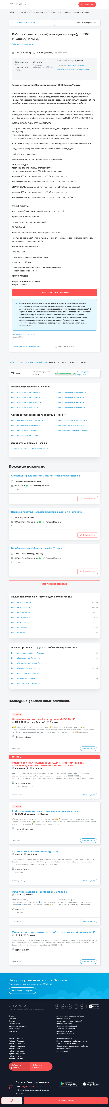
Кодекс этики (62, 1051)
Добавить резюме (16, 1066)
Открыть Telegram (24, 991)
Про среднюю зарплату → (83, 373)
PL (98, 1006)
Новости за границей (65, 1034)
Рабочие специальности (22, 44)
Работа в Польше (16, 1041)
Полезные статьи (64, 1031)
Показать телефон (76, 65)
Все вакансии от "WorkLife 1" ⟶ (26, 334)
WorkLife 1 (38, 62)
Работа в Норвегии (17, 1046)
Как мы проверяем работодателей (71, 1041)
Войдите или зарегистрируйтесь (28, 362)
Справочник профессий (66, 1026)
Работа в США (15, 1056)
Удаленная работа (17, 1054)
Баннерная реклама (17, 1026)
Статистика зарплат (65, 1029)
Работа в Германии (17, 1044)
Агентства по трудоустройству (70, 1016)
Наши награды (15, 1029)
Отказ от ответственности (68, 1044)
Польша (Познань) (44, 53)
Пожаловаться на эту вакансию (26, 347)
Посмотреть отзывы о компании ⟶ (73, 69)
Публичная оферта (64, 1038)
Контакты (13, 1031)
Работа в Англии (16, 1049)
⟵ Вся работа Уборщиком (24, 22)
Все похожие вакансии (54, 584)
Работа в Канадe (16, 1059)
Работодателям (87, 4)
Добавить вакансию (37, 1066)
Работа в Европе (16, 1038)
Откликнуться (89, 499)
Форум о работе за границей (69, 1021)
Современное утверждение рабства (72, 1046)
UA (94, 1006)
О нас (11, 1016)
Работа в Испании (16, 1051)
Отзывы (12, 1021)
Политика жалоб (63, 1049)
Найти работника (64, 1024)
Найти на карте (63, 1019)
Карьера (12, 1019)
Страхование (14, 1024)
